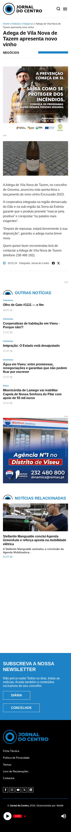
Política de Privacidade (16, 757)
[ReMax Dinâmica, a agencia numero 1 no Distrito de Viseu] (35, 482)
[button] (53, 263)
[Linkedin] (30, 789)
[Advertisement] (35, 610)
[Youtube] (18, 789)
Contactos (9, 778)
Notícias (16, 23)
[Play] (7, 816)
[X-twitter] (24, 789)
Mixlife (60, 805)
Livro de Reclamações (15, 771)
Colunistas (8, 300)
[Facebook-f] (5, 789)
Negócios (28, 23)
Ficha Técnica (11, 751)
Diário (6, 386)
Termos (7, 764)
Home (6, 23)
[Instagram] (11, 789)
